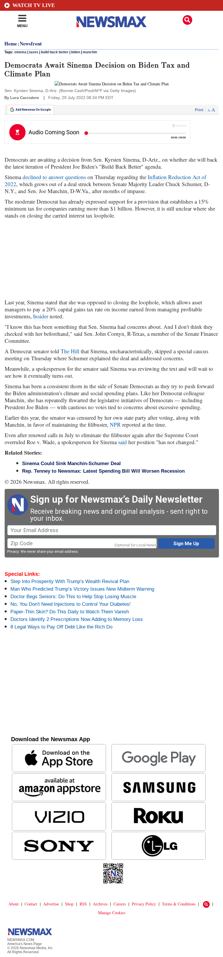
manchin (90, 52)
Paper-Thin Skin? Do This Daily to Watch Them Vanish (69, 612)
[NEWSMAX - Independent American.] (111, 22)
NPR (115, 424)
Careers (120, 904)
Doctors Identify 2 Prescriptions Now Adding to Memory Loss (76, 619)
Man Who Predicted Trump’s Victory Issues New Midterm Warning (82, 589)
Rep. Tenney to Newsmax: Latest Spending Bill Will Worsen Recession (103, 471)
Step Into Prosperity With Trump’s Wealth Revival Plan (69, 581)
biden (75, 52)
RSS (83, 904)
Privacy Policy (144, 904)
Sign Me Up (186, 543)
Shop (69, 904)
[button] (187, 20)
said (122, 442)
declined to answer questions (54, 177)
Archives (100, 904)
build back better (55, 52)
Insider (40, 316)
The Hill (70, 351)
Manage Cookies (111, 912)
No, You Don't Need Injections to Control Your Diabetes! (70, 604)
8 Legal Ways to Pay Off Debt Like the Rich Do (61, 627)
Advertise (51, 904)
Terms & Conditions (178, 904)
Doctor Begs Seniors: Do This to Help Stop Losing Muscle (73, 596)
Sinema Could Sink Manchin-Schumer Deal (71, 463)
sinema (20, 52)
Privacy (13, 552)
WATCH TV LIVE (33, 5)
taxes (33, 52)
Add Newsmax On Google (33, 109)
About (13, 904)
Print (199, 109)
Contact (31, 904)
